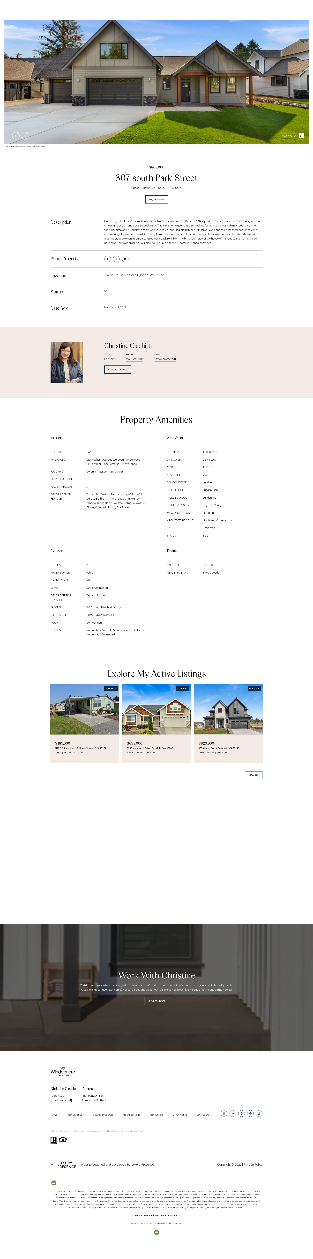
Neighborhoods (131, 1114)
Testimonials (156, 1114)
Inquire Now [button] (156, 199)
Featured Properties (102, 1114)
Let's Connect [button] (156, 1001)
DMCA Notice (180, 1114)
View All (254, 775)
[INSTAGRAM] (224, 1113)
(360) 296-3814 (134, 359)
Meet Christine (74, 1114)
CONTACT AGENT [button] (117, 369)
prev (16, 135)
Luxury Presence (142, 1164)
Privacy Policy (253, 1164)
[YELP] (241, 1113)
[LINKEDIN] (233, 1113)
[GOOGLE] (250, 1113)
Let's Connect (204, 1114)
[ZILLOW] (259, 1113)
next (24, 135)
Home (54, 1114)
